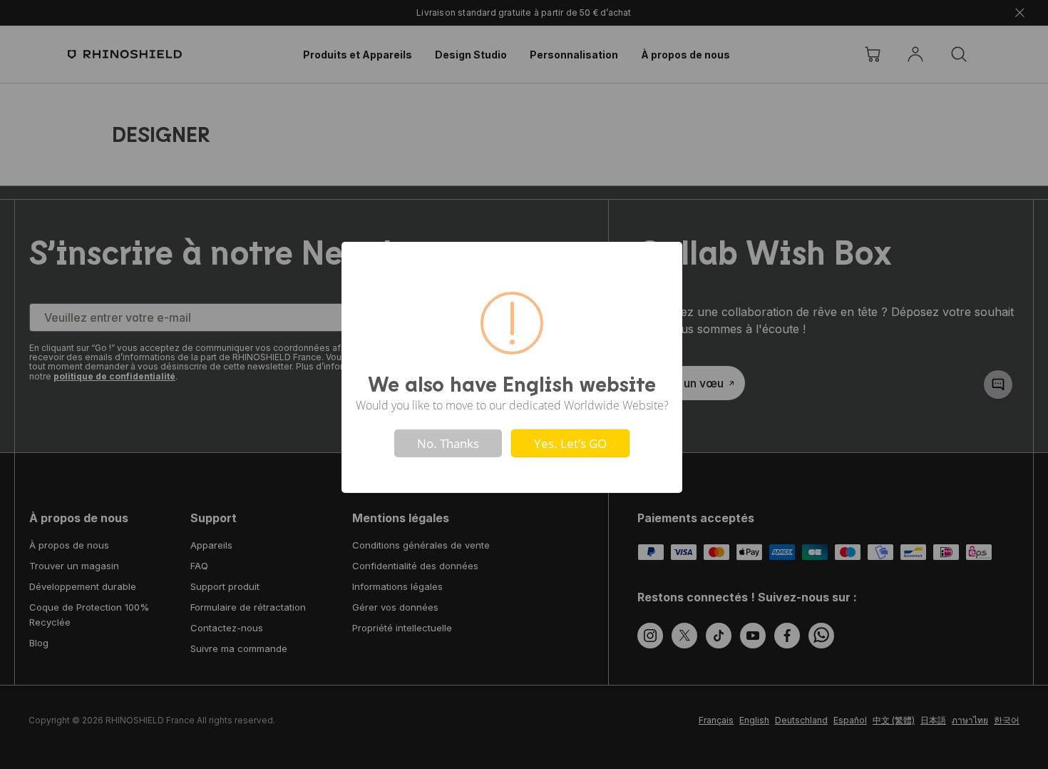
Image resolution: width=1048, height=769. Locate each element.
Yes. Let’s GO (570, 443)
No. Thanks (448, 443)
